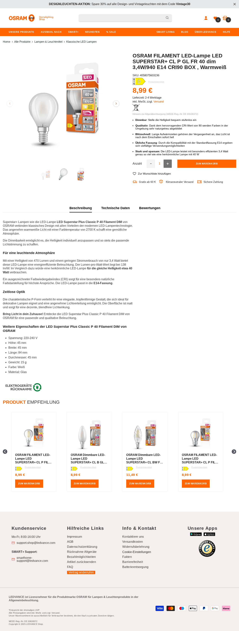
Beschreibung (80, 208)
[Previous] (10, 103)
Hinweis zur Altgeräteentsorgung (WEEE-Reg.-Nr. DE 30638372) (165, 114)
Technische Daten (115, 208)
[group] (36, 451)
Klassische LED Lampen (81, 41)
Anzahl (137, 163)
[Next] (116, 103)
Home (6, 41)
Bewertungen (149, 208)
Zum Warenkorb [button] (29, 483)
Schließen (234, 4)
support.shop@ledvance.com (36, 542)
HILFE (226, 32)
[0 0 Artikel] (225, 18)
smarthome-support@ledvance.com (32, 559)
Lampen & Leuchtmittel (48, 41)
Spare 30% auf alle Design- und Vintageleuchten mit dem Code (119, 4)
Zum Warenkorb (207, 163)
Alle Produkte (22, 41)
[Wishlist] (215, 18)
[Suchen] (125, 18)
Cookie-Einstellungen (136, 552)
